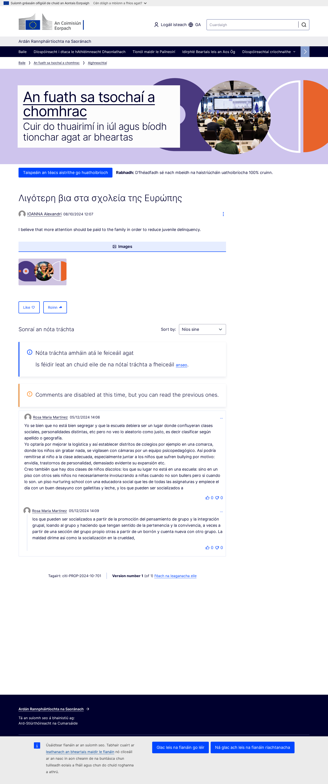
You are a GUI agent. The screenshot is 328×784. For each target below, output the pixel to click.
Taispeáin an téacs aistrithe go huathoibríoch (65, 172)
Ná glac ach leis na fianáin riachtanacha (252, 747)
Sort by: (169, 329)
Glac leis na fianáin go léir (180, 747)
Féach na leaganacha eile (175, 576)
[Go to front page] (55, 22)
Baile (23, 51)
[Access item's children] (294, 51)
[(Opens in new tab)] (42, 272)
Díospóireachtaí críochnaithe (266, 51)
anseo (181, 365)
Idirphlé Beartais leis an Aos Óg (208, 51)
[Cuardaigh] (304, 24)
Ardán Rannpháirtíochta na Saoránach (51, 709)
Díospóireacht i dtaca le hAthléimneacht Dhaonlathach (79, 51)
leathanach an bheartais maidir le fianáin (80, 751)
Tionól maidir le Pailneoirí (154, 51)
